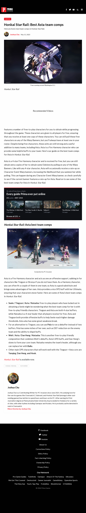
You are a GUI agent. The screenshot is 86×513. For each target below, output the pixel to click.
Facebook (44, 430)
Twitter (44, 435)
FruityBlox (45, 484)
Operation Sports (71, 480)
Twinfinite (32, 477)
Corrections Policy (43, 449)
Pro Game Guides (19, 477)
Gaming (7, 19)
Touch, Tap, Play (33, 484)
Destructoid (31, 480)
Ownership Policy (43, 462)
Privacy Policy (43, 467)
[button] (81, 10)
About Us (43, 445)
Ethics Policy (43, 454)
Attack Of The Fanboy (55, 477)
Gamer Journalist (44, 480)
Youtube (44, 439)
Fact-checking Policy (43, 458)
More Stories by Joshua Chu (19, 409)
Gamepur (41, 477)
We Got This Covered (16, 480)
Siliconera (69, 477)
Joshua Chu (14, 34)
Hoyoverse (24, 366)
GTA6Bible (67, 484)
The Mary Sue (19, 484)
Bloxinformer (56, 484)
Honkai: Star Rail (11, 359)
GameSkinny (57, 480)
